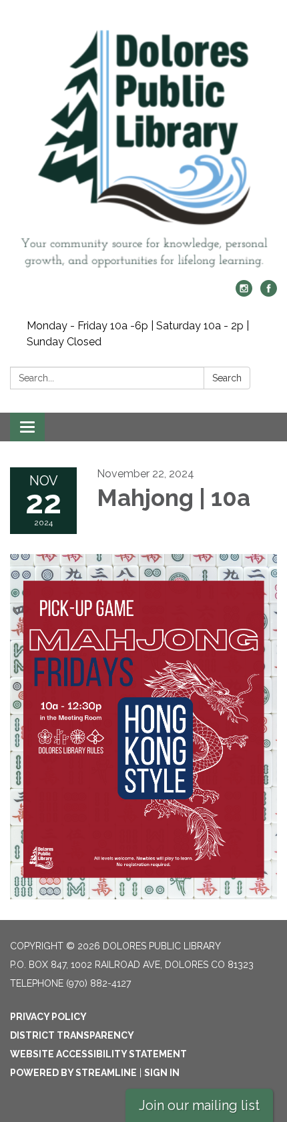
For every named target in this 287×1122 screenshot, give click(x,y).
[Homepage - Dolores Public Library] (143, 146)
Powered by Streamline (73, 1072)
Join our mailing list (199, 1105)
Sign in (162, 1072)
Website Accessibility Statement (98, 1054)
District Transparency (72, 1035)
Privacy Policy (48, 1016)
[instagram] (244, 293)
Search (227, 378)
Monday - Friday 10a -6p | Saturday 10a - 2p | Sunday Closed (138, 333)
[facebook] (268, 293)
